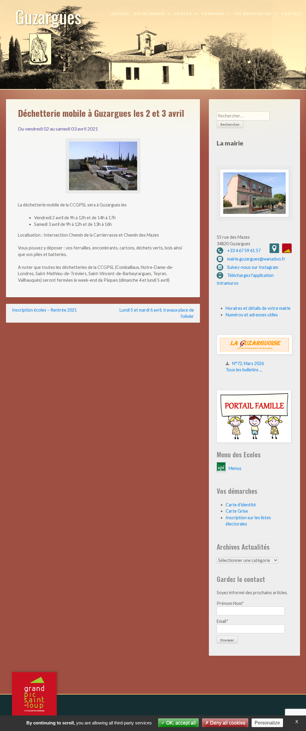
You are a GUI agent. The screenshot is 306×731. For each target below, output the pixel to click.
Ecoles (183, 13)
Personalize (267, 722)
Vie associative (253, 13)
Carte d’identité (241, 504)
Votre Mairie (149, 13)
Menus (235, 468)
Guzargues (48, 16)
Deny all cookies (227, 722)
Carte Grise (237, 511)
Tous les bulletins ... (244, 369)
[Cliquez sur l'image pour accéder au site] (254, 441)
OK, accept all (180, 722)
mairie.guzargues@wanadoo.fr (256, 258)
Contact (291, 13)
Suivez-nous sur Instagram (252, 267)
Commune (213, 13)
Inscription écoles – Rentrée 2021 (44, 309)
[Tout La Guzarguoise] (254, 352)
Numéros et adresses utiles (252, 314)
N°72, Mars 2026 (248, 363)
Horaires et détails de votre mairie (258, 308)
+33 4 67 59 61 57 (244, 250)
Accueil (120, 13)
